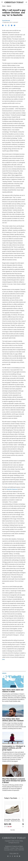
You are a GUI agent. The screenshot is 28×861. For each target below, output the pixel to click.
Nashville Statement (12, 489)
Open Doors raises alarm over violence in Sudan (13, 690)
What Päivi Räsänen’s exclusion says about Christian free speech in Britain (14, 780)
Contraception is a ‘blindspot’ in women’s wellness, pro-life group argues (13, 748)
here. (3, 659)
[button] (2, 2)
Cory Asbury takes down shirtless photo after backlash (13, 719)
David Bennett (6, 20)
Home (3, 6)
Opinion (9, 6)
